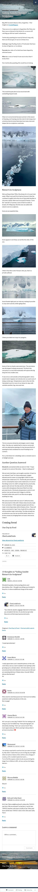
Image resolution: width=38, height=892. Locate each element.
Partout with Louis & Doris (13, 4)
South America (14, 10)
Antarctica (5, 10)
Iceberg (17, 550)
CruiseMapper (13, 25)
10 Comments (8, 548)
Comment (29, 848)
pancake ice (23, 550)
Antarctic (7, 550)
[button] (35, 2)
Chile (12, 550)
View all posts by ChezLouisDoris (13, 540)
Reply (4, 597)
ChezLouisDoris (15, 603)
